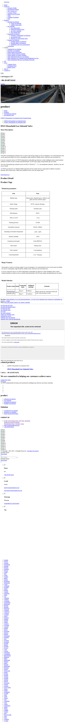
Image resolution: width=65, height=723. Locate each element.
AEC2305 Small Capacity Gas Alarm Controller (17, 302)
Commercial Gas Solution (14, 49)
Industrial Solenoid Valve (17, 29)
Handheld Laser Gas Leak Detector (20, 44)
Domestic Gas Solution (13, 50)
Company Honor (12, 12)
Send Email (4, 454)
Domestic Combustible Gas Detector (20, 35)
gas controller (11, 26)
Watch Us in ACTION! (13, 14)
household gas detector (13, 34)
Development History (13, 9)
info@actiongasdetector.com (11, 425)
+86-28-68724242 (9, 427)
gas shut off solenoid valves (8, 307)
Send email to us (5, 174)
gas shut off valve (5, 308)
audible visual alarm (16, 25)
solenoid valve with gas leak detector (10, 319)
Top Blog (29, 451)
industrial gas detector (13, 22)
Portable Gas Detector (13, 40)
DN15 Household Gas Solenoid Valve (20, 369)
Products (6, 20)
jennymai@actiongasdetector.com (13, 490)
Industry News (11, 67)
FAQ (8, 19)
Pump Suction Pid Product (14, 52)
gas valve (3, 311)
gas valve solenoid (5, 313)
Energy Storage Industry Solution (16, 53)
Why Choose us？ (12, 11)
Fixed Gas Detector (16, 23)
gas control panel (15, 28)
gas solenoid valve (16, 37)
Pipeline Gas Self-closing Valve (19, 38)
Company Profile (12, 8)
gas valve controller (16, 31)
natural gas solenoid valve (7, 314)
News (5, 63)
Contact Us (7, 70)
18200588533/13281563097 (11, 503)
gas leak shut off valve (7, 305)
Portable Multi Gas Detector (18, 43)
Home (5, 5)
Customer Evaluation (13, 17)
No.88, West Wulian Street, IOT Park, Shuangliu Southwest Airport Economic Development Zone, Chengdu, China (17, 422)
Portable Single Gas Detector (18, 41)
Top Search (35, 451)
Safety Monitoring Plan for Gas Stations (18, 56)
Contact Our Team (6, 380)
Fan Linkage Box (15, 32)
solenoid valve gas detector (8, 317)
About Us (6, 6)
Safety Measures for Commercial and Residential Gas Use (22, 58)
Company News (11, 64)
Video (9, 16)
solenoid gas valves (6, 316)
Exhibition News (12, 66)
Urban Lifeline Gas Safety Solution (16, 55)
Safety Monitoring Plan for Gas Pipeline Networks (20, 59)
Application (10, 46)
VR (5, 61)
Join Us (6, 69)
